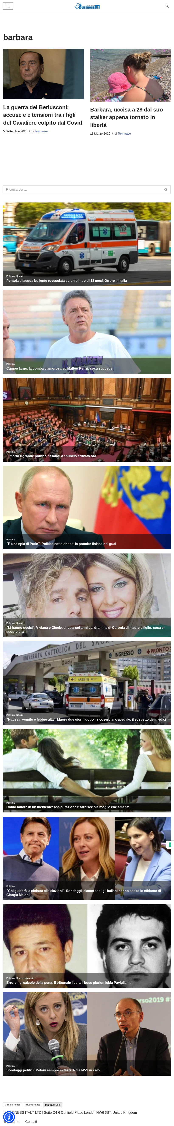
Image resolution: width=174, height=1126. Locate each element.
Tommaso (41, 131)
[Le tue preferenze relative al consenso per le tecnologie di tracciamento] (170, 845)
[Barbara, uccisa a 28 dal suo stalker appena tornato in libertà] (130, 75)
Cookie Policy (12, 1104)
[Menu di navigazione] (8, 6)
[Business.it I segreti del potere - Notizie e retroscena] (87, 6)
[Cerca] (167, 6)
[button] (9, 1117)
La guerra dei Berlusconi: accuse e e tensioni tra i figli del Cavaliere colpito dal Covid (42, 115)
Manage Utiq (52, 1104)
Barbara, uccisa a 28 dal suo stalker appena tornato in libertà (126, 117)
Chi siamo (11, 1121)
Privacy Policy (32, 1104)
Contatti (31, 1121)
